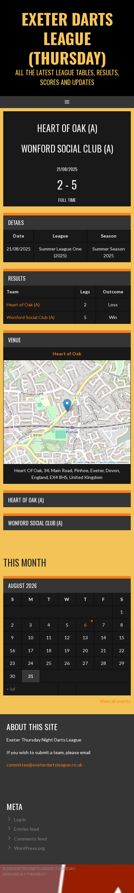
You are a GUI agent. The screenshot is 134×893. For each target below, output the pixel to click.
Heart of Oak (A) (23, 304)
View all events (115, 701)
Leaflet (79, 462)
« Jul (11, 688)
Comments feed (30, 838)
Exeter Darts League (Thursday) (67, 38)
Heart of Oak (67, 353)
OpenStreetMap (106, 462)
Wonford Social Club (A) (31, 317)
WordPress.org (29, 848)
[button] (67, 405)
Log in (20, 819)
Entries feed (26, 829)
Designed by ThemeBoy (24, 874)
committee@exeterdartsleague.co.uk (44, 764)
